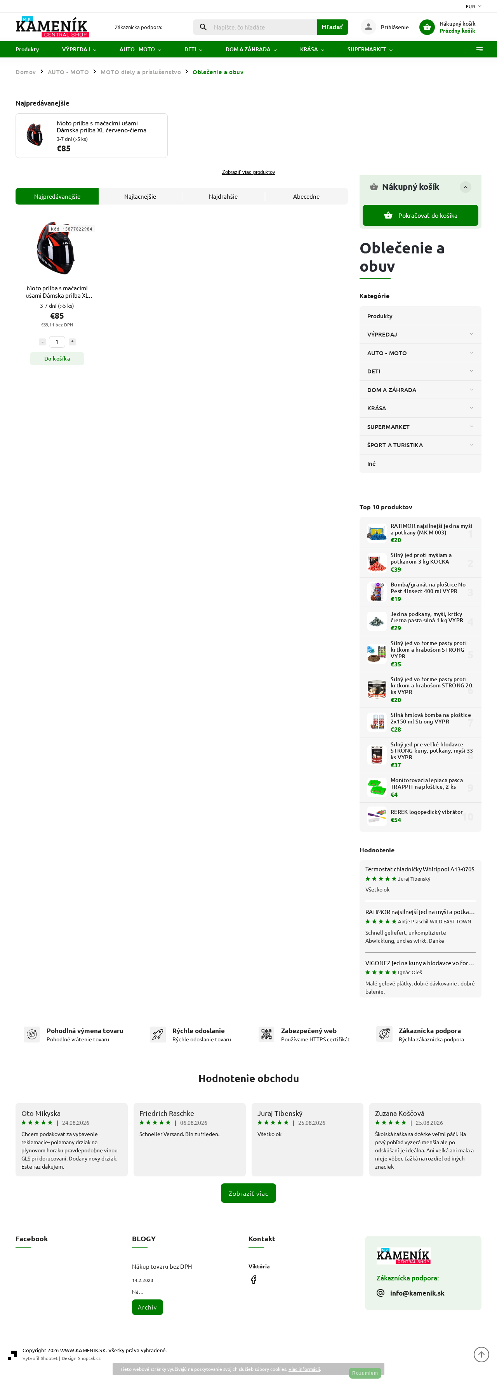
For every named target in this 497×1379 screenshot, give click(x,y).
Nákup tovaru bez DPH (162, 1266)
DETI (373, 371)
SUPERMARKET (388, 426)
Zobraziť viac (248, 1193)
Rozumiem (365, 1373)
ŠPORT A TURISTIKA (395, 445)
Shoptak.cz (89, 1358)
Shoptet (49, 1358)
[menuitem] (33, 49)
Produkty (380, 316)
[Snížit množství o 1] (42, 341)
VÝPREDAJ (382, 334)
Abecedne (306, 196)
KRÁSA (376, 408)
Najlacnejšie (140, 196)
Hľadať (332, 27)
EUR (471, 6)
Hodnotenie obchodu (248, 1078)
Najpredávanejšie (57, 196)
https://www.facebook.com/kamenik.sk (253, 1280)
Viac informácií (304, 1369)
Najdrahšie (223, 196)
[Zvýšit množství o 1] (72, 341)
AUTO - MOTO (387, 353)
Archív (147, 1307)
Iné (371, 463)
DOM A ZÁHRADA (391, 390)
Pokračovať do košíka (428, 215)
